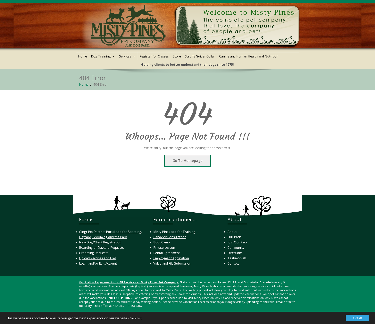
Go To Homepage (187, 160)
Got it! (357, 317)
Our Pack (234, 237)
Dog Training (101, 56)
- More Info (135, 318)
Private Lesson (164, 247)
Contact (233, 263)
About (232, 232)
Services (125, 56)
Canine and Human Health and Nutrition (248, 56)
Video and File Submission (172, 263)
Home (82, 56)
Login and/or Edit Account (98, 263)
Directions (235, 253)
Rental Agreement (166, 253)
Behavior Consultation (169, 237)
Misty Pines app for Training (174, 232)
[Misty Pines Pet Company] (190, 24)
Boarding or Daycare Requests (101, 247)
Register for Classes (154, 56)
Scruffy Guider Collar (200, 56)
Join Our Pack (237, 242)
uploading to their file (260, 302)
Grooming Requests (93, 253)
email (279, 302)
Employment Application (171, 258)
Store (177, 56)
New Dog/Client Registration (100, 242)
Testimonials (237, 258)
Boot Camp (161, 242)
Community (236, 247)
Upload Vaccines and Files (97, 258)
